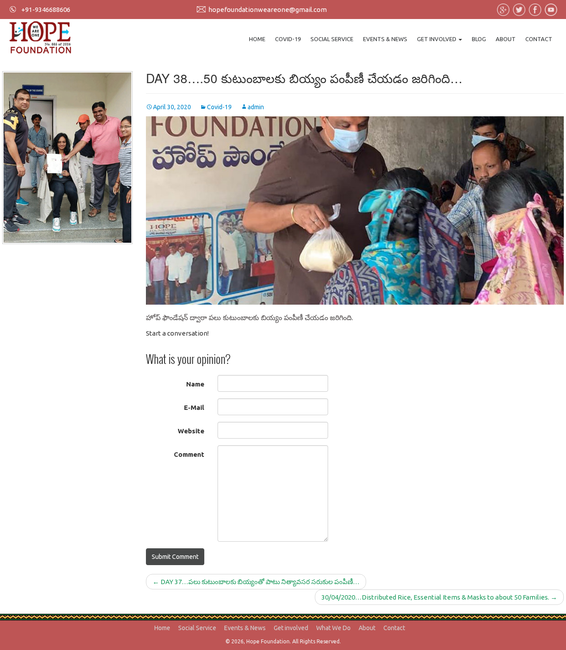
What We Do (333, 627)
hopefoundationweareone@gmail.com (267, 9)
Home (257, 39)
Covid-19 (288, 39)
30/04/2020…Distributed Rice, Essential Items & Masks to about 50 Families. (439, 597)
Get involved (437, 39)
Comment (189, 454)
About (506, 39)
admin (256, 107)
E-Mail (194, 407)
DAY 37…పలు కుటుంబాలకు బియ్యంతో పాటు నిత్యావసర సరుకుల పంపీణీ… (256, 581)
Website (191, 431)
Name (195, 384)
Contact (538, 39)
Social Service (331, 39)
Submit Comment (175, 556)
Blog (479, 39)
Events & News (385, 39)
